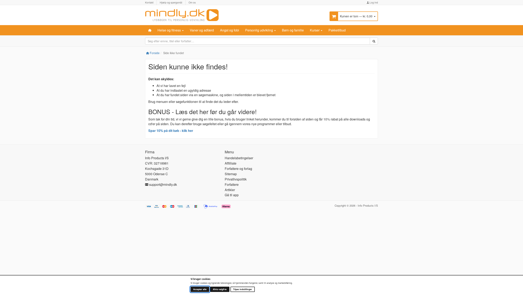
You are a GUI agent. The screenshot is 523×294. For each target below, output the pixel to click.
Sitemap (231, 174)
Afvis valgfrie (220, 289)
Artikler (230, 189)
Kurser (315, 30)
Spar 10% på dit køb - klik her (170, 130)
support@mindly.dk (162, 184)
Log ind (373, 2)
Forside (154, 53)
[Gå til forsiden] (182, 14)
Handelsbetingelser (239, 158)
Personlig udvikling (259, 30)
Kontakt (149, 2)
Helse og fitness (170, 30)
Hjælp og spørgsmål (171, 2)
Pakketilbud (337, 30)
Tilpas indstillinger (242, 289)
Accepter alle (200, 289)
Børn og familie (293, 30)
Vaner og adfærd (202, 30)
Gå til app (232, 195)
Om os (192, 2)
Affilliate (230, 163)
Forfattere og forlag (238, 168)
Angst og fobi (229, 30)
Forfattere (232, 184)
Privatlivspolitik (236, 179)
